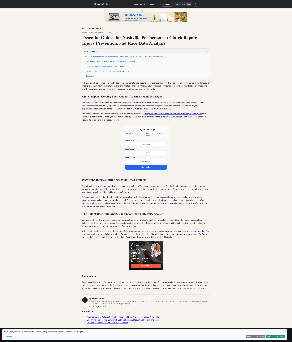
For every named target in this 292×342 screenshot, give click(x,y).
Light (178, 4)
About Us (153, 4)
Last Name (129, 149)
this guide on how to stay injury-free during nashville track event (159, 203)
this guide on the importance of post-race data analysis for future (178, 234)
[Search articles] (195, 4)
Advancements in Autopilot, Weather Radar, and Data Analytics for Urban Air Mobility (123, 317)
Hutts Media (102, 307)
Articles (143, 4)
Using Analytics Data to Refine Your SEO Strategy (108, 322)
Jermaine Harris (98, 298)
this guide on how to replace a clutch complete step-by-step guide (173, 113)
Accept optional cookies (275, 336)
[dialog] (144, 334)
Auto (188, 4)
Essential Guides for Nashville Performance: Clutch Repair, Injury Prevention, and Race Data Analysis (123, 56)
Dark (183, 4)
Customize (8, 336)
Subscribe (146, 167)
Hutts (101, 4)
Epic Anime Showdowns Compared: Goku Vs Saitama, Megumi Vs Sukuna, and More (123, 320)
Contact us (166, 4)
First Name (129, 140)
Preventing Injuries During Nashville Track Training (105, 66)
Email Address (130, 157)
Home (135, 4)
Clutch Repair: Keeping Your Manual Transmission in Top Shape (110, 61)
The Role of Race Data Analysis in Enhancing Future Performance (111, 71)
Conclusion (90, 76)
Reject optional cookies (255, 336)
